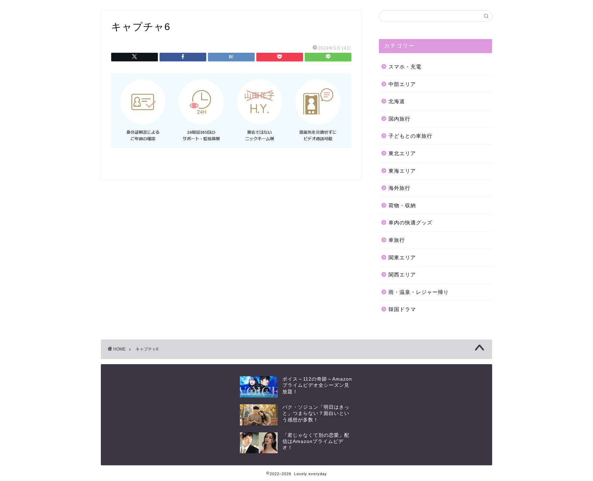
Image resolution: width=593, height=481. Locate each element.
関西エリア (402, 275)
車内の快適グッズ (410, 222)
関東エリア (402, 257)
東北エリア (402, 153)
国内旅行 (399, 119)
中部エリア (402, 84)
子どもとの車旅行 (410, 136)
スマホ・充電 (404, 67)
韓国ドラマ (402, 309)
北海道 (396, 101)
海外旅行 (399, 188)
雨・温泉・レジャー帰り (418, 292)
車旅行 (396, 240)
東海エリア (402, 171)
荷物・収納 (402, 205)
